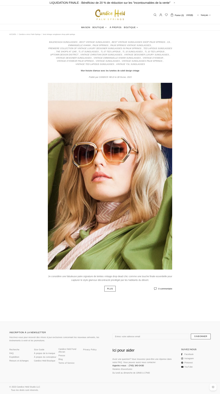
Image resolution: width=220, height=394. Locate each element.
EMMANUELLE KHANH (79, 45)
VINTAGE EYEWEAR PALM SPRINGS (75, 61)
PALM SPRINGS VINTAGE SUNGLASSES (130, 45)
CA (168, 42)
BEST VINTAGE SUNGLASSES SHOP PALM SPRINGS (138, 42)
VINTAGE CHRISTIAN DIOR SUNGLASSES (101, 54)
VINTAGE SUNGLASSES (108, 61)
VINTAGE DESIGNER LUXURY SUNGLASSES (146, 54)
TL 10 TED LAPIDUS (154, 51)
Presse (61, 355)
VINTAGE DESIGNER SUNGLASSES (73, 58)
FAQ (11, 353)
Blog (60, 359)
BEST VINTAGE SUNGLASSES (94, 42)
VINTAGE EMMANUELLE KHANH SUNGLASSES (117, 58)
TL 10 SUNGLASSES (132, 51)
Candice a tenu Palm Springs (30, 34)
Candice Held (110, 15)
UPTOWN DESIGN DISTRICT (64, 54)
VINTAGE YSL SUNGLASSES (130, 64)
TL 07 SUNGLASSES (88, 51)
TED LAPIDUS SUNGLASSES (157, 48)
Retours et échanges (19, 360)
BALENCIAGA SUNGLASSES (63, 42)
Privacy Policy (90, 349)
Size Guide (39, 349)
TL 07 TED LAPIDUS (110, 51)
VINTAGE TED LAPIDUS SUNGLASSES (94, 64)
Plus (110, 288)
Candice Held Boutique (44, 360)
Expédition (14, 357)
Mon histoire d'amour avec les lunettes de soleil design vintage (110, 70)
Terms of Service (66, 363)
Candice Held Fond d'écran (67, 350)
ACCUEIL (12, 34)
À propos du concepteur (45, 357)
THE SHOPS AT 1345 (66, 51)
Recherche (14, 349)
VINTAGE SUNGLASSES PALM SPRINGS (142, 61)
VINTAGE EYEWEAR (153, 58)
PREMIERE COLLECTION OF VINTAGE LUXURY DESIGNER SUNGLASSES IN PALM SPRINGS (94, 48)
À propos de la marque (44, 353)
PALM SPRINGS (100, 45)
